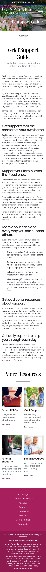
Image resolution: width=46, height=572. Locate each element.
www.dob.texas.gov (23, 568)
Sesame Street (12, 214)
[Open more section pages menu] (32, 36)
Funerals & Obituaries (23, 498)
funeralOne (31, 540)
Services (23, 507)
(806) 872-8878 (27, 2)
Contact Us (23, 524)
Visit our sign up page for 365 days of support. (22, 358)
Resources (23, 515)
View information (12, 544)
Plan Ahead (23, 511)
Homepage (23, 494)
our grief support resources (27, 328)
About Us (23, 503)
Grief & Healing (23, 519)
